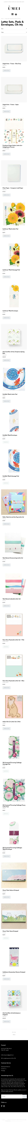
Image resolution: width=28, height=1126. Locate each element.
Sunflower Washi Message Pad (11, 270)
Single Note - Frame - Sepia (11, 104)
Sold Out (6, 442)
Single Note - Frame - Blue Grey (12, 63)
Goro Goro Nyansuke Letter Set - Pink (13, 640)
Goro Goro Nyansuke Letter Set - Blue (13, 680)
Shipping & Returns (5, 1066)
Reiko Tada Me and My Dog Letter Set (13, 517)
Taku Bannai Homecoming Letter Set (13, 558)
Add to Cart (6, 70)
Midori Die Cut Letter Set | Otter (12, 721)
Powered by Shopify (18, 1121)
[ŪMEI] (14, 10)
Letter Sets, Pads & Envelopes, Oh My (12, 18)
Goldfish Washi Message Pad (11, 476)
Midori (4, 230)
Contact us (3, 1068)
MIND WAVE (5, 641)
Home (2, 18)
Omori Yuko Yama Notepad (10, 931)
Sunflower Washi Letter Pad (10, 229)
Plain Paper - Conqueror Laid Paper (13, 188)
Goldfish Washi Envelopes (10, 435)
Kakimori (4, 65)
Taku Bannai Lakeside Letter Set (12, 599)
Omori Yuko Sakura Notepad (11, 890)
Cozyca (4, 518)
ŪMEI (6, 1119)
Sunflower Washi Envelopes (10, 311)
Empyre (12, 1121)
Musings (3, 1070)
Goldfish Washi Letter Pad (10, 394)
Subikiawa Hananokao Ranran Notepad (14, 972)
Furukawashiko (6, 148)
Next (14, 1034)
